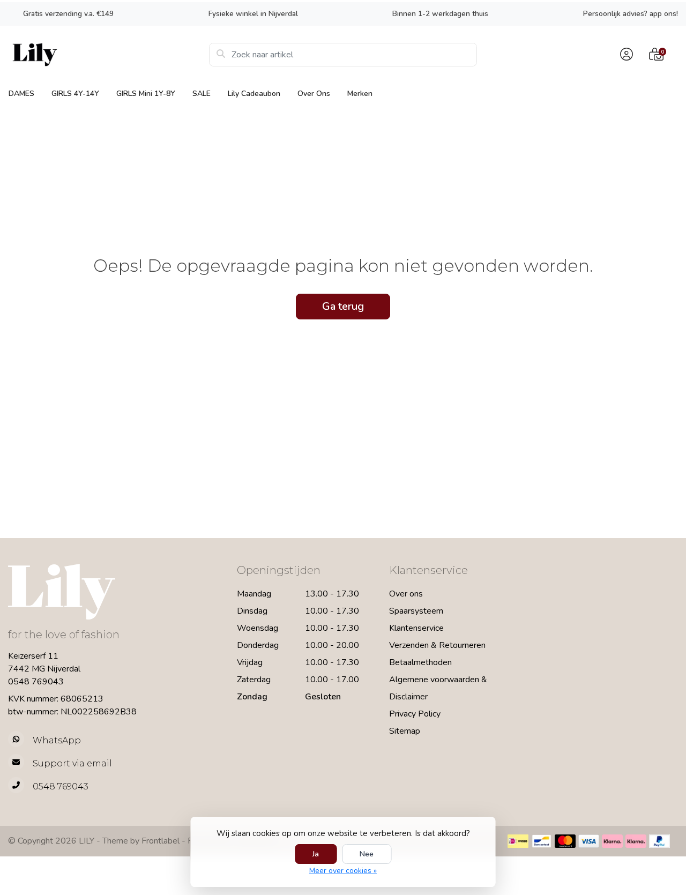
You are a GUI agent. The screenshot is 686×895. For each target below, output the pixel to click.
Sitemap (404, 731)
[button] (625, 55)
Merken (359, 93)
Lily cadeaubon (254, 93)
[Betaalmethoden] (518, 841)
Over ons (313, 93)
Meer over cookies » (343, 871)
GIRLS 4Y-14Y (75, 93)
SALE (201, 93)
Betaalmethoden (420, 662)
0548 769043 (36, 682)
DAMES (21, 93)
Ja (315, 854)
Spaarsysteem (416, 611)
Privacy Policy (415, 714)
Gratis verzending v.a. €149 (68, 14)
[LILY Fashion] (108, 54)
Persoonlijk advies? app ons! (630, 14)
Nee (367, 854)
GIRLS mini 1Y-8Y (145, 93)
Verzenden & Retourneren (437, 645)
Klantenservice (416, 628)
